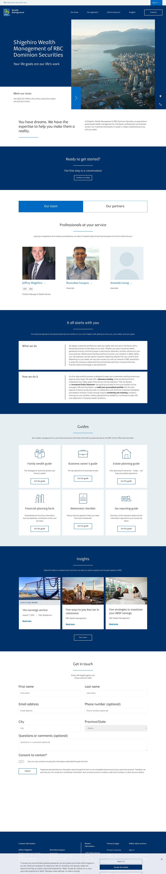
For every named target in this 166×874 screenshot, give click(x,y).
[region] (83, 801)
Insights (132, 12)
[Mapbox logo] (24, 819)
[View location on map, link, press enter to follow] (83, 801)
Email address (29, 704)
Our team (74, 12)
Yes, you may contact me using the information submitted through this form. (58, 761)
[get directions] (83, 798)
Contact (153, 12)
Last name (92, 687)
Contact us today (83, 178)
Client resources (113, 12)
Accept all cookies (121, 860)
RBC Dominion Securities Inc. (15, 3)
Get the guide (39, 481)
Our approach (92, 12)
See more (83, 638)
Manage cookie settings (120, 867)
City (21, 722)
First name (26, 687)
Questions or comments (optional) (43, 736)
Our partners (115, 206)
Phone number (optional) (103, 704)
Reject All (121, 854)
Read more (26, 621)
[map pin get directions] (83, 798)
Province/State (95, 722)
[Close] (161, 852)
